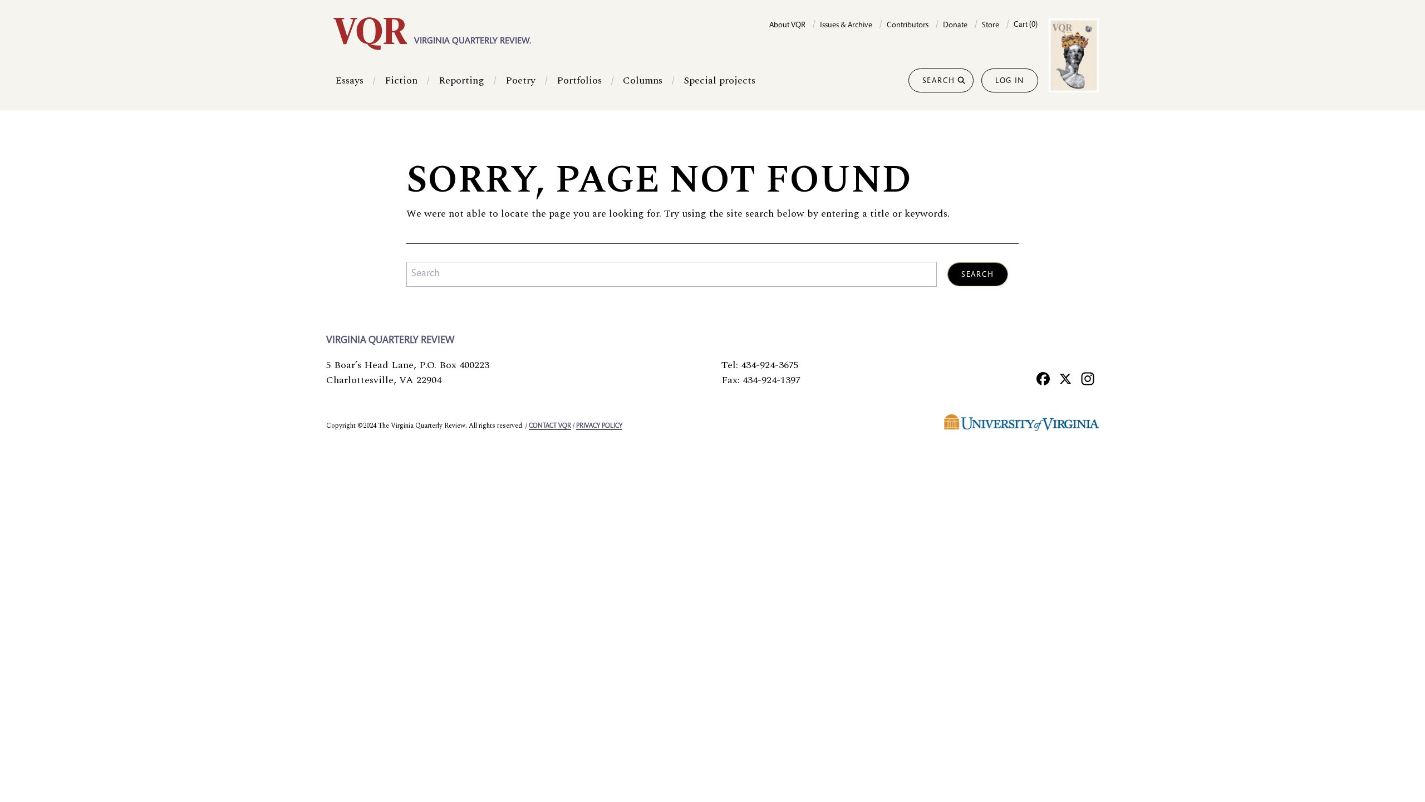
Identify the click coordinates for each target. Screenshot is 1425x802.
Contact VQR (550, 426)
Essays (349, 80)
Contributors (907, 26)
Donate (955, 26)
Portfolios (579, 80)
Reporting (461, 80)
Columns (642, 80)
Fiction (401, 80)
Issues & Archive (846, 26)
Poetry (520, 80)
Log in (1009, 81)
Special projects (719, 80)
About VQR (787, 26)
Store (990, 26)
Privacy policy (599, 426)
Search (938, 81)
